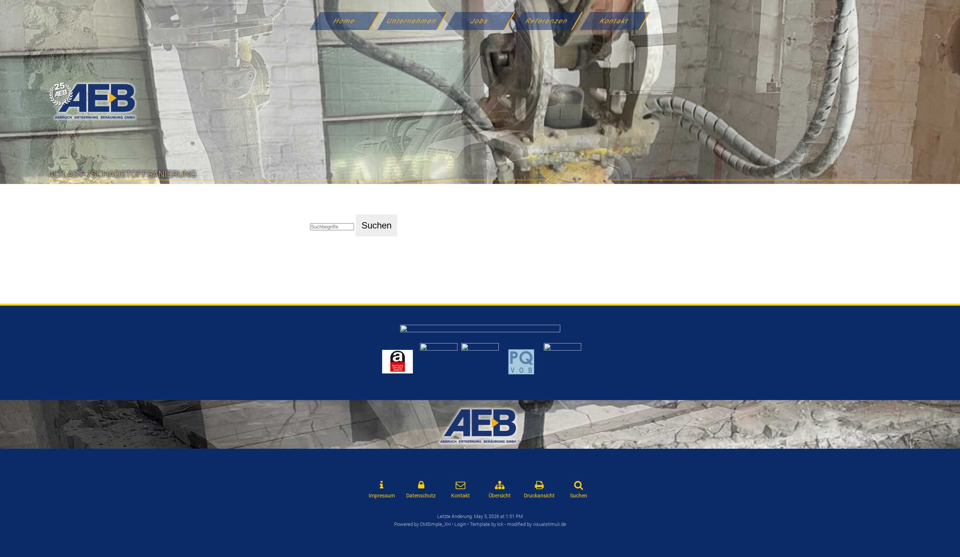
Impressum (382, 496)
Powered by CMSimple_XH (422, 524)
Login (460, 524)
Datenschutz (421, 496)
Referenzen (547, 21)
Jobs (479, 21)
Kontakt (614, 21)
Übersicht (500, 496)
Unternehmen (412, 21)
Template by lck (486, 524)
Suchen (578, 496)
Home (344, 21)
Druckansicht (539, 496)
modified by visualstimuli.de (536, 524)
